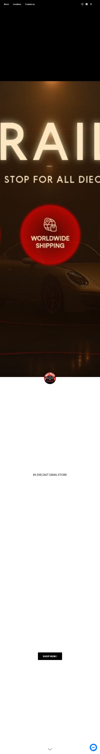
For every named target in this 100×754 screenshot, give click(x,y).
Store (6, 4)
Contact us (30, 4)
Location (17, 4)
